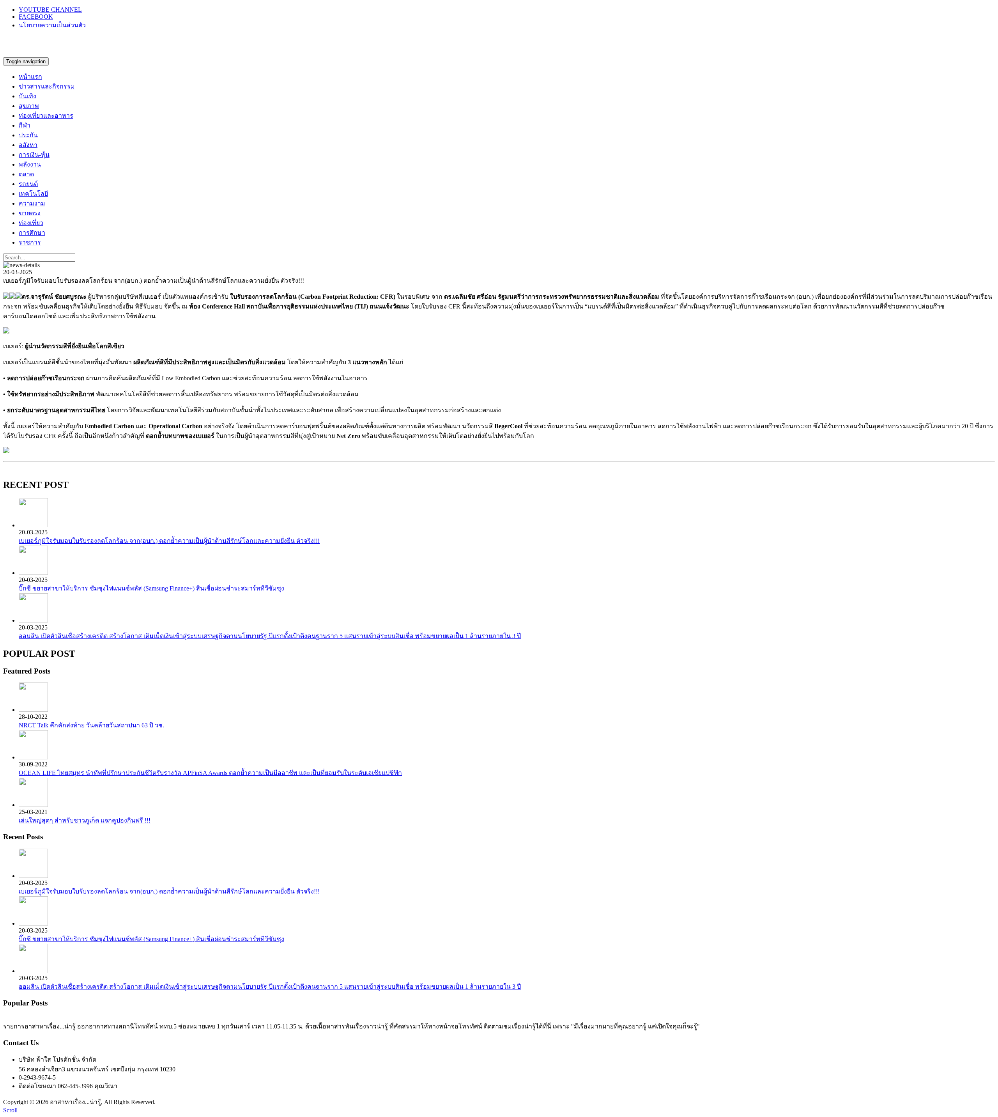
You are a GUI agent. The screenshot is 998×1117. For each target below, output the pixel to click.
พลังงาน (30, 164)
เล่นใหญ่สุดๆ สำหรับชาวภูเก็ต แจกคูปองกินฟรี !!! (84, 820)
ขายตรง (30, 213)
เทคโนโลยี (33, 193)
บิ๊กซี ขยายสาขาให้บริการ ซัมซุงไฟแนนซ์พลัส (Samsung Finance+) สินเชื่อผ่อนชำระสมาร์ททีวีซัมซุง (151, 588)
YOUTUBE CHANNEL (50, 9)
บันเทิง (27, 96)
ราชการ (30, 242)
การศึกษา (32, 232)
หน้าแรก (30, 76)
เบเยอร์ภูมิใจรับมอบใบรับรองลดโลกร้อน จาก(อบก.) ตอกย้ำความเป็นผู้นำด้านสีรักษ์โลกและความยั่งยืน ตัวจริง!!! (169, 540)
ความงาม (32, 203)
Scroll (10, 1110)
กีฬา (24, 125)
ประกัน (28, 135)
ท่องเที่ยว (31, 223)
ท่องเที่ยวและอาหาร (46, 115)
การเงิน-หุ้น (34, 154)
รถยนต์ (28, 184)
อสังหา (28, 145)
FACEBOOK (36, 16)
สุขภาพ (29, 106)
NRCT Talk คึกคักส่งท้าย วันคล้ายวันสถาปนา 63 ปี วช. (91, 725)
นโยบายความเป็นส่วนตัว (52, 25)
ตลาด (26, 174)
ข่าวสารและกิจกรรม (47, 86)
